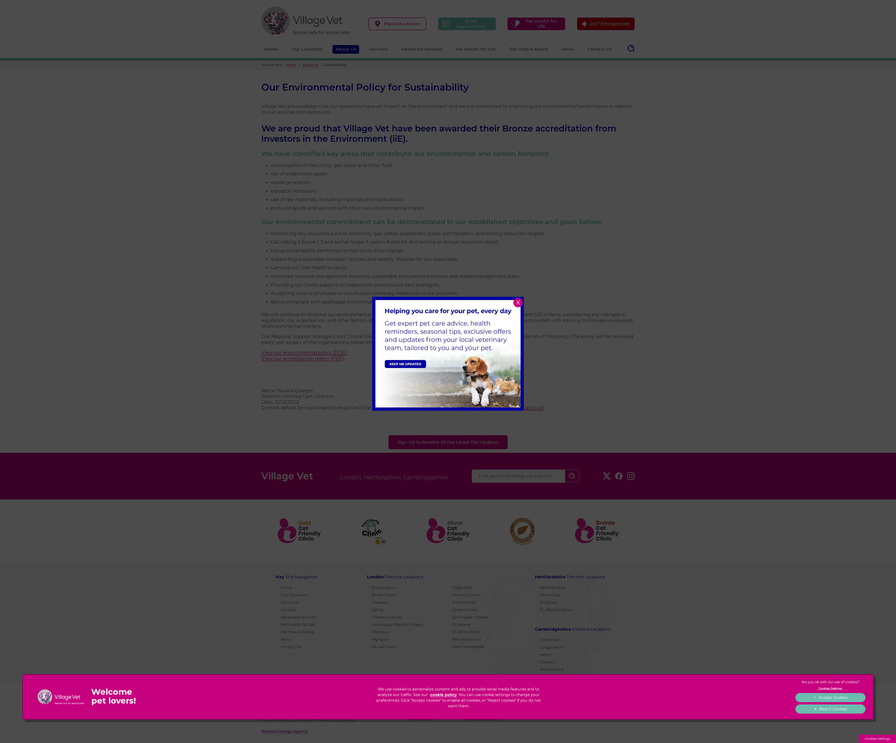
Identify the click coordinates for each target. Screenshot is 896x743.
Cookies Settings (877, 738)
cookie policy (443, 695)
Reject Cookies (833, 709)
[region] (448, 697)
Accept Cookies (833, 697)
